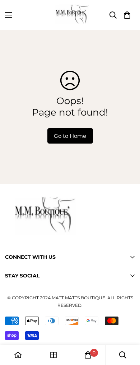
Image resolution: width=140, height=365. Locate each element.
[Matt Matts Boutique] (70, 15)
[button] (127, 15)
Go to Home (70, 135)
